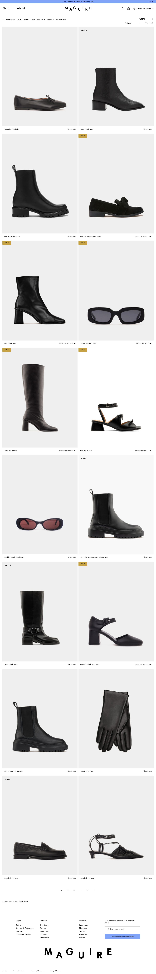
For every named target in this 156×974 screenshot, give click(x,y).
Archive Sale (61, 19)
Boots (32, 19)
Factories (44, 931)
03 (74, 890)
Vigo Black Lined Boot (12, 236)
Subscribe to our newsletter (123, 937)
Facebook (83, 935)
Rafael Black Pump (87, 878)
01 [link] (61, 890)
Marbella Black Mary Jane (89, 664)
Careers (43, 935)
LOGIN (151, 1)
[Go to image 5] (86, 124)
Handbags (50, 19)
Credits (5, 971)
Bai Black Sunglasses (88, 343)
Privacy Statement (38, 971)
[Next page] (94, 890)
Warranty (19, 931)
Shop (5, 8)
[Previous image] (4, 76)
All (3, 19)
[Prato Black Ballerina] (40, 76)
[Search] (122, 8)
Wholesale (44, 938)
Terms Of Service (19, 971)
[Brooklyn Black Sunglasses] (40, 504)
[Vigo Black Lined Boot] (40, 183)
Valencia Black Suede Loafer (90, 236)
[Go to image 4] (8, 124)
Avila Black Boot (10, 343)
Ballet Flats (10, 19)
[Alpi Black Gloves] (116, 718)
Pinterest (83, 928)
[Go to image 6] (11, 124)
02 (68, 890)
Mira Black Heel (86, 450)
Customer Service (23, 935)
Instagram (83, 925)
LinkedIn (83, 938)
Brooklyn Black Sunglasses (14, 557)
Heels (26, 19)
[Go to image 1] (4, 124)
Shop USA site (56, 971)
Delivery (19, 925)
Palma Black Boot (86, 129)
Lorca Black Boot (10, 450)
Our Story (44, 925)
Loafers (19, 19)
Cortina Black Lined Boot (13, 771)
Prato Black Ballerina (12, 129)
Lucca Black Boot (10, 664)
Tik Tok (82, 931)
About (21, 8)
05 (88, 890)
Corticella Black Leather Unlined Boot (94, 557)
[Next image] (75, 76)
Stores (43, 928)
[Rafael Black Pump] (116, 825)
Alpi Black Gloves (86, 771)
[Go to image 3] (7, 124)
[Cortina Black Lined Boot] (40, 718)
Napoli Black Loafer (11, 878)
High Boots (41, 19)
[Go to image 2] (5, 124)
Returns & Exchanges (25, 928)
